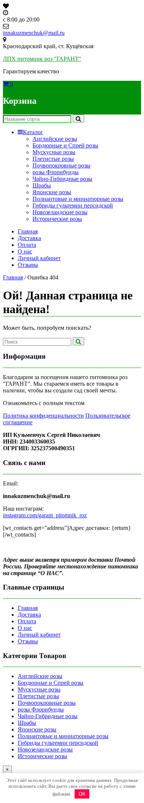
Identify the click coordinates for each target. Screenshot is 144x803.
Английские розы (54, 139)
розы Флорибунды (55, 172)
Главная (28, 231)
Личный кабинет (39, 258)
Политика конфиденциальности (43, 415)
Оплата (27, 245)
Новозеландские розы (60, 212)
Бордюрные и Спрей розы (65, 145)
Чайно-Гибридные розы (62, 179)
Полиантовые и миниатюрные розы (77, 199)
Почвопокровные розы (61, 165)
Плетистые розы (53, 159)
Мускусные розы (53, 152)
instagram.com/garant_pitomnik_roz (45, 515)
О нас (25, 251)
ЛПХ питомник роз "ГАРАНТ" (42, 59)
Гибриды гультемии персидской (72, 205)
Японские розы (51, 192)
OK (82, 794)
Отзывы (28, 265)
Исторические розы (57, 219)
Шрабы (41, 185)
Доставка (29, 238)
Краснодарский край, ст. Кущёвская (48, 46)
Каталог (33, 132)
